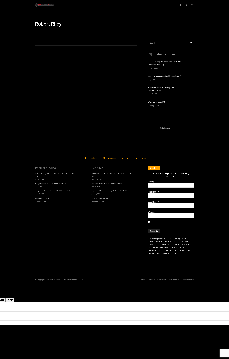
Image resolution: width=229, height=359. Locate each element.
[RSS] (122, 158)
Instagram (112, 158)
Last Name (153, 202)
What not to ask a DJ (156, 102)
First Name (153, 192)
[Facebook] (181, 5)
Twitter (143, 158)
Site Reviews (174, 279)
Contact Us (162, 279)
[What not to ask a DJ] (189, 103)
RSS (128, 158)
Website (151, 212)
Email (151, 181)
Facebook (94, 158)
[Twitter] (192, 5)
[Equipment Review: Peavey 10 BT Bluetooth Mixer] (189, 90)
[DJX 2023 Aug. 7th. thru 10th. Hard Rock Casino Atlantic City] (189, 64)
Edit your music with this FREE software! (164, 76)
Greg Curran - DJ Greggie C (178, 32)
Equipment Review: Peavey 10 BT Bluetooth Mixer (54, 191)
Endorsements (188, 279)
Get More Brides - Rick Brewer (152, 32)
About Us (151, 279)
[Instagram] (186, 5)
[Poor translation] (9, 300)
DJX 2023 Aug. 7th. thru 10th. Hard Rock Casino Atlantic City (56, 175)
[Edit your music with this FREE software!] (189, 77)
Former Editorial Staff (85, 32)
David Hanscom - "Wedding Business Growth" (55, 32)
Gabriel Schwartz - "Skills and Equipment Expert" (117, 32)
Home (142, 279)
